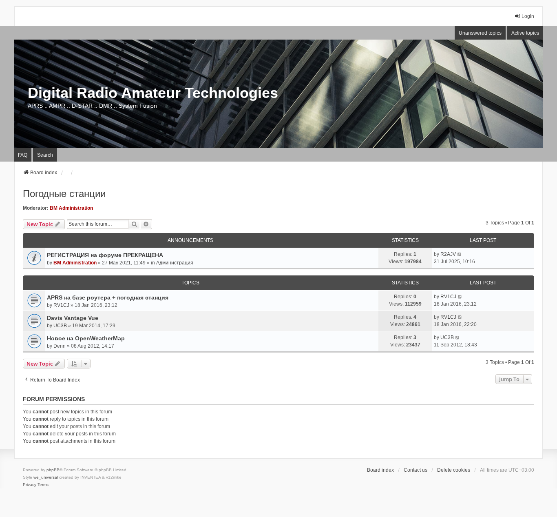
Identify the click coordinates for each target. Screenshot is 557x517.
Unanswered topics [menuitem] (480, 33)
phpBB (53, 470)
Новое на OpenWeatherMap (86, 338)
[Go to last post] (459, 254)
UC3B (60, 325)
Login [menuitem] (528, 16)
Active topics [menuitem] (525, 33)
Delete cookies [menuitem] (453, 470)
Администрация (174, 263)
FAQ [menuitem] (22, 155)
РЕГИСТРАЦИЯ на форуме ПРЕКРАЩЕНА (105, 255)
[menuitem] (29, 484)
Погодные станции (64, 193)
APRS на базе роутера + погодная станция (107, 297)
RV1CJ (61, 305)
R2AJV (448, 254)
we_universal (45, 477)
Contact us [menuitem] (415, 470)
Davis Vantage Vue (72, 318)
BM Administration (71, 208)
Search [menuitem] (45, 155)
